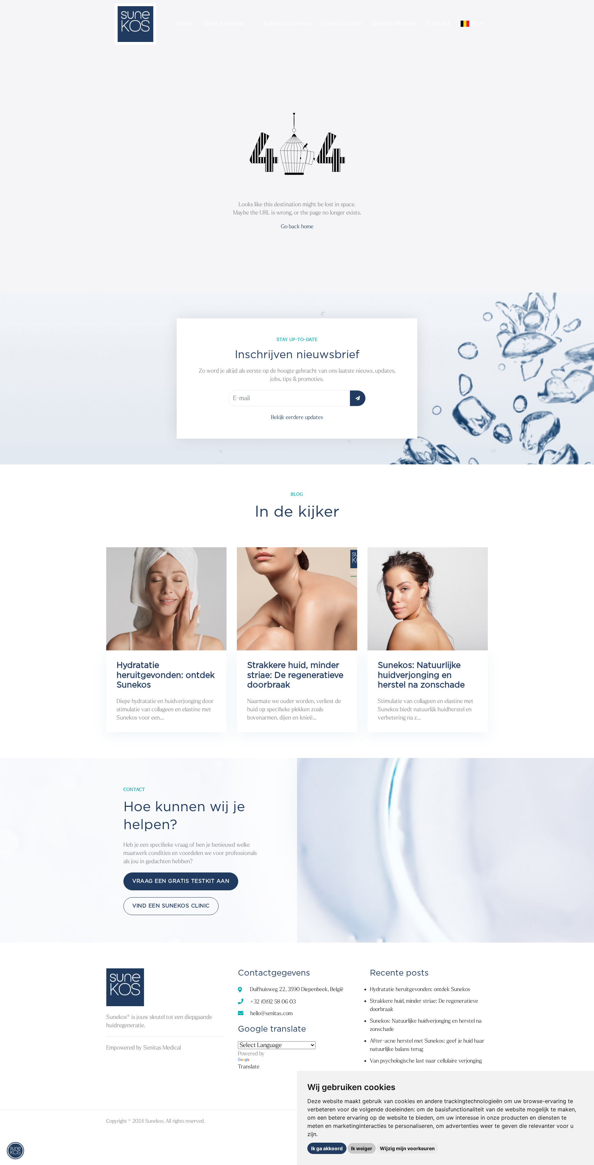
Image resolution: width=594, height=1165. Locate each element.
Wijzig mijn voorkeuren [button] (407, 1148)
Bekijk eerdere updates (297, 417)
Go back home (297, 226)
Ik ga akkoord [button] (327, 1148)
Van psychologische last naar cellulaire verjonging (426, 1061)
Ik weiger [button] (361, 1148)
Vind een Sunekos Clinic (171, 906)
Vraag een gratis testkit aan (180, 881)
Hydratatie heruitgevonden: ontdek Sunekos (420, 989)
